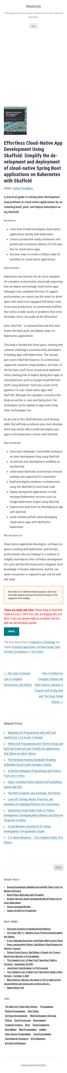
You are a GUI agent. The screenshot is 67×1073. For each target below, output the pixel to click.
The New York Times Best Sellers (21, 1006)
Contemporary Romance (16, 1038)
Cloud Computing (41, 1025)
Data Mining (10, 1029)
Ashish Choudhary (23, 188)
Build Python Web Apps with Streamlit (25, 895)
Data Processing (22, 1020)
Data (27, 1025)
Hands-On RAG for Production (21, 910)
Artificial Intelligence (15, 1043)
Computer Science (14, 1025)
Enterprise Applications (24, 647)
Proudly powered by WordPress (33, 1065)
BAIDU (11, 631)
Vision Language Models (19, 906)
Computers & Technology (42, 642)
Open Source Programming (18, 1034)
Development (39, 1020)
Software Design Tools (48, 647)
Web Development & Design (43, 1016)
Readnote (33, 6)
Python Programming (15, 1011)
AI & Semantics (38, 1038)
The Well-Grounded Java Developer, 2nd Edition (34, 793)
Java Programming (42, 1034)
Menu (33, 26)
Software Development (16, 651)
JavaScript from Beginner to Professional (27, 968)
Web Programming (27, 1029)
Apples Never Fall (15, 987)
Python (8, 1020)
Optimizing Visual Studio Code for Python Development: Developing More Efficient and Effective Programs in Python (33, 815)
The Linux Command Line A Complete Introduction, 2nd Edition (18, 679)
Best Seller (33, 1011)
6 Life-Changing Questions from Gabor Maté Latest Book (35, 940)
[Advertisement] (33, 63)
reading (42, 1029)
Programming (46, 1006)
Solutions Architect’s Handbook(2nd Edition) (29, 929)
